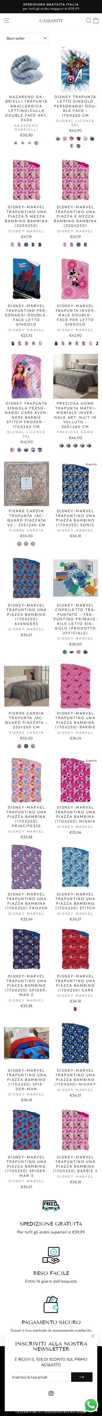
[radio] (16, 143)
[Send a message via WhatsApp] (91, 1405)
